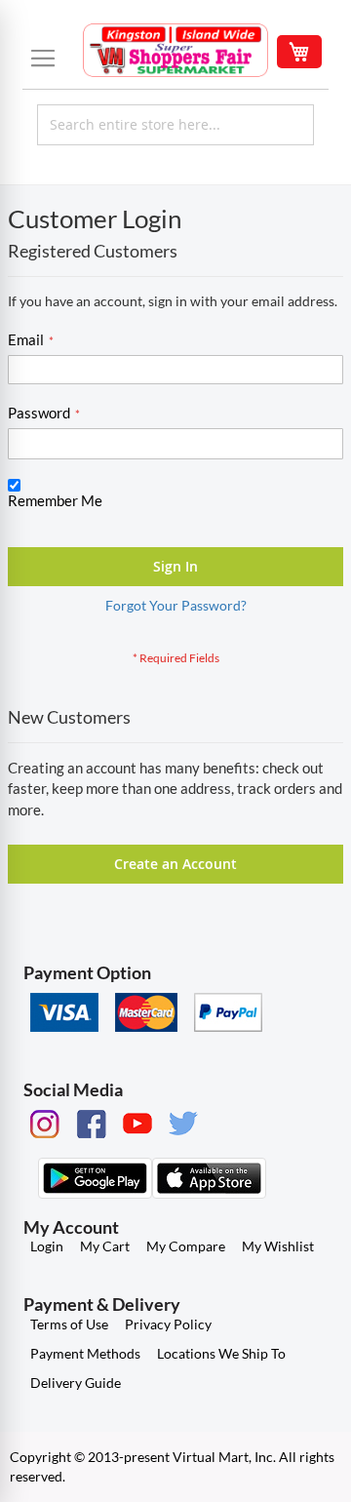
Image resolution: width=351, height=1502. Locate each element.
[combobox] (175, 124)
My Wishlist (278, 1246)
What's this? (39, 519)
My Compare (185, 1246)
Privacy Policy (168, 1324)
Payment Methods (85, 1353)
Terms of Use (69, 1324)
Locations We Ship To (221, 1353)
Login (46, 1246)
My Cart (105, 1246)
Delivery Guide (75, 1382)
